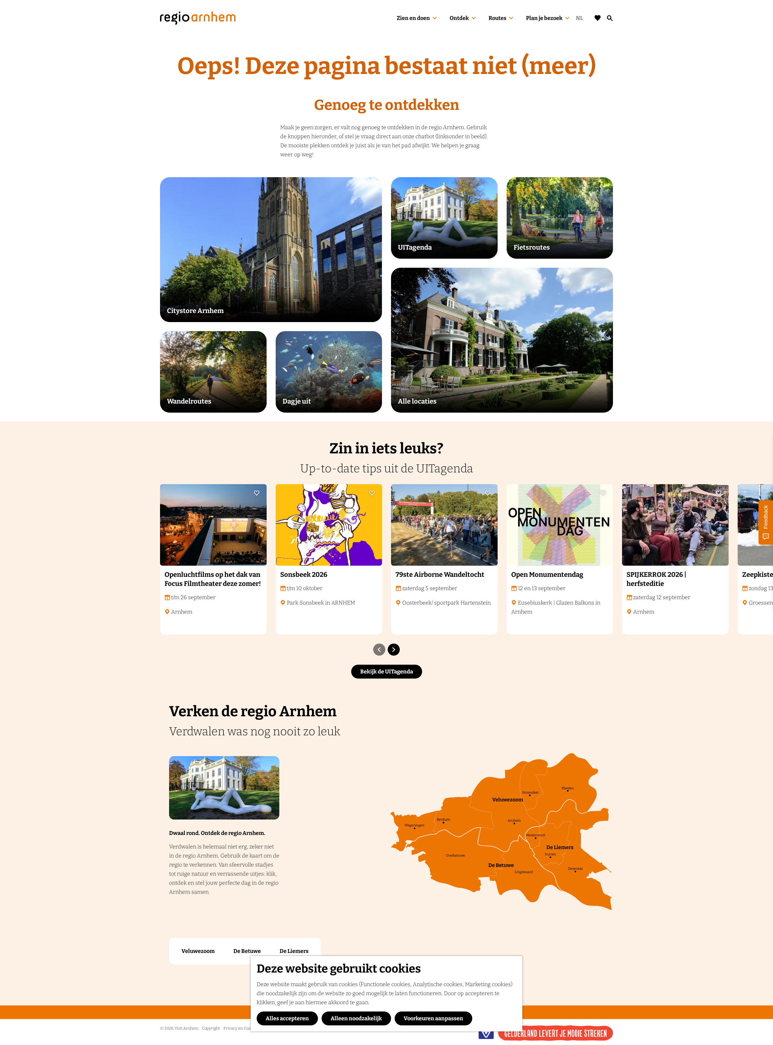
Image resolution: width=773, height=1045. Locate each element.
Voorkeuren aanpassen (433, 1018)
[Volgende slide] (394, 650)
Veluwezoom (198, 951)
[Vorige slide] (379, 650)
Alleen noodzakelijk (356, 1018)
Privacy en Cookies (240, 1028)
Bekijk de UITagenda (386, 671)
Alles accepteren (287, 1018)
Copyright (211, 1028)
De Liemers (294, 951)
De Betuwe (247, 951)
